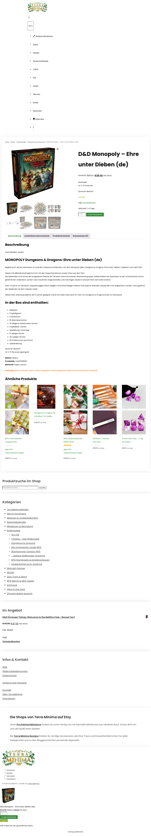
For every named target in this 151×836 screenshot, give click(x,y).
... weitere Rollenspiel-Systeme (28, 555)
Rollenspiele (21, 142)
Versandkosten (89, 202)
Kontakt (35, 102)
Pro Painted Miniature (29, 724)
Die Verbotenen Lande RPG (26, 547)
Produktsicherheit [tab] (61, 236)
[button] (58, 149)
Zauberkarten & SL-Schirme (26, 564)
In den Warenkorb (95, 214)
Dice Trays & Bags (17, 576)
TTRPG (35, 69)
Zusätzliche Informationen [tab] (37, 236)
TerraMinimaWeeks (18, 509)
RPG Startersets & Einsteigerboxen (30, 559)
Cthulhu (35, 86)
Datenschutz (37, 111)
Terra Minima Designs (26, 736)
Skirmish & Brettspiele (40, 61)
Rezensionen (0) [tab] (80, 236)
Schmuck (12, 585)
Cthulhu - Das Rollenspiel (25, 538)
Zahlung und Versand (14, 682)
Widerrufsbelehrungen (15, 671)
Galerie (35, 44)
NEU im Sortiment (16, 513)
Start (7, 142)
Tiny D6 (15, 534)
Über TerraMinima (12, 694)
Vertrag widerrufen (75, 832)
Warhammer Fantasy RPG (25, 551)
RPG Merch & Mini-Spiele (20, 580)
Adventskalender (16, 522)
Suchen (43, 487)
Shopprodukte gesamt (19, 593)
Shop (13, 142)
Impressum (8, 698)
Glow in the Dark (16, 589)
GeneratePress (33, 784)
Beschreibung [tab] (14, 236)
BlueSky (9, 773)
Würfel (10, 572)
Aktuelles (36, 53)
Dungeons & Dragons (36, 142)
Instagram (11, 776)
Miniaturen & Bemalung (20, 526)
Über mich (36, 94)
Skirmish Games (16, 568)
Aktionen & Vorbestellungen (22, 517)
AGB (4, 667)
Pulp (34, 77)
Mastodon (11, 770)
